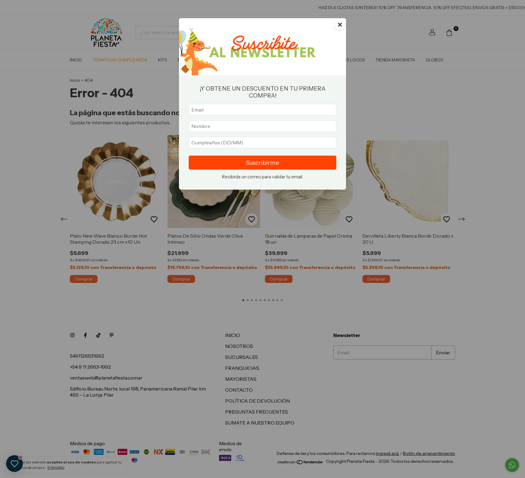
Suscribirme (262, 162)
